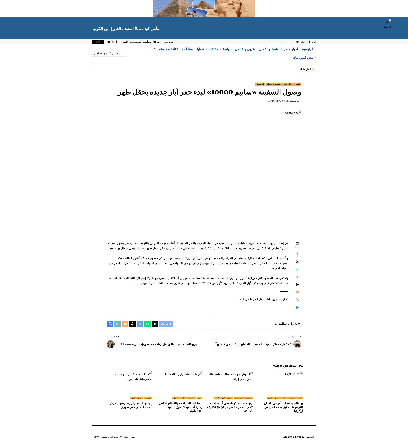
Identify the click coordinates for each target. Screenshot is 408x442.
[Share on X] (297, 261)
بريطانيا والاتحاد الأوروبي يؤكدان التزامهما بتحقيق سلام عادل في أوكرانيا (283, 407)
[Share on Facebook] (297, 254)
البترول (275, 299)
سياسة (284, 398)
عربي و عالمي (273, 398)
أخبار (298, 84)
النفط (241, 299)
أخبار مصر (288, 84)
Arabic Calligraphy (293, 436)
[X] (113, 42)
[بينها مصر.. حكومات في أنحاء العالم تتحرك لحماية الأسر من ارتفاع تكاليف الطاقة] (229, 385)
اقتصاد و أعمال (273, 84)
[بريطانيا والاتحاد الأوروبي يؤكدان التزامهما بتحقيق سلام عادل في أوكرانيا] (279, 385)
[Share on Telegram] (297, 277)
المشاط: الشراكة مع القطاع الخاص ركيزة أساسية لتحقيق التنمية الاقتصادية (180, 407)
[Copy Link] (297, 300)
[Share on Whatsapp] (297, 269)
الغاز (261, 299)
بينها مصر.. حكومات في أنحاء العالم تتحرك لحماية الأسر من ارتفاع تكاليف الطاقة (230, 407)
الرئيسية (260, 84)
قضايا (217, 398)
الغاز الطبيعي (252, 299)
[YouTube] (109, 42)
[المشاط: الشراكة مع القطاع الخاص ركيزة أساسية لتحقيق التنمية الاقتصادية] (178, 385)
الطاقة (267, 299)
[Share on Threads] (297, 284)
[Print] (297, 307)
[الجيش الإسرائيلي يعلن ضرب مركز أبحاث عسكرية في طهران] (128, 385)
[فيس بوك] (116, 42)
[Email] (297, 292)
